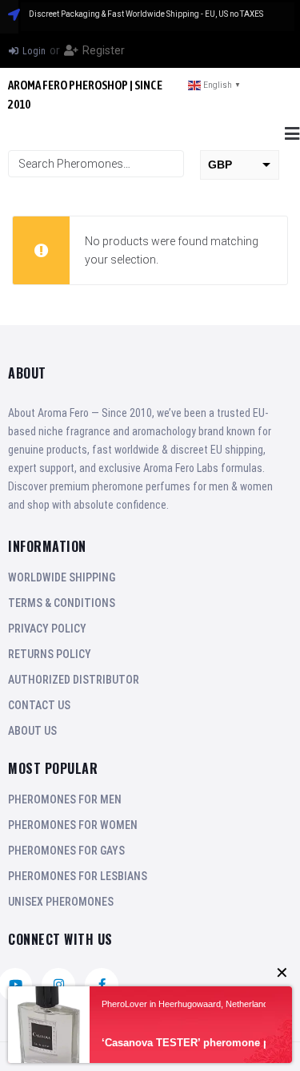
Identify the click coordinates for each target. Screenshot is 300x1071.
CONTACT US (39, 705)
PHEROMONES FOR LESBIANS (77, 876)
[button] (292, 134)
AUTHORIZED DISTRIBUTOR (73, 679)
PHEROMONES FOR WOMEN (73, 825)
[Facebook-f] (101, 985)
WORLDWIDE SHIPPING (61, 577)
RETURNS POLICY (49, 654)
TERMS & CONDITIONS (61, 603)
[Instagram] (58, 985)
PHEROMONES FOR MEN (65, 799)
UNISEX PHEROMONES (61, 901)
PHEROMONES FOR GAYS (66, 850)
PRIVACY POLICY (47, 628)
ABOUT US (32, 730)
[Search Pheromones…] (96, 163)
